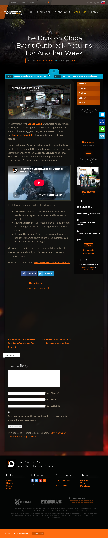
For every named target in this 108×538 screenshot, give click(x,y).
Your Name (51, 393)
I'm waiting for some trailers (86, 223)
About (82, 102)
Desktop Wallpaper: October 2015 (30, 76)
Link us (82, 88)
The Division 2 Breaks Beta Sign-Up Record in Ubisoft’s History (56, 341)
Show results (88, 250)
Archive (82, 83)
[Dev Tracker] (48, 2)
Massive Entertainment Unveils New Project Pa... (81, 76)
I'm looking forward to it (89, 213)
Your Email (51, 399)
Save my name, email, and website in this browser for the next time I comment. (38, 418)
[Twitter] (91, 2)
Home (9, 480)
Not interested (85, 240)
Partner (82, 93)
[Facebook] (88, 2)
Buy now (86, 142)
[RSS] (98, 2)
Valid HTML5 (39, 533)
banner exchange (87, 267)
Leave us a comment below (39, 288)
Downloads (85, 486)
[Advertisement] (39, 313)
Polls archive (88, 253)
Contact (82, 98)
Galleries (84, 480)
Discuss (39, 283)
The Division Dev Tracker (63, 481)
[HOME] (30, 12)
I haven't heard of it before (88, 234)
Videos (83, 483)
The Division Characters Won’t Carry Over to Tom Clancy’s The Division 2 (21, 343)
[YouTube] (94, 2)
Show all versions (88, 145)
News (73, 61)
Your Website (52, 405)
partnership (88, 269)
